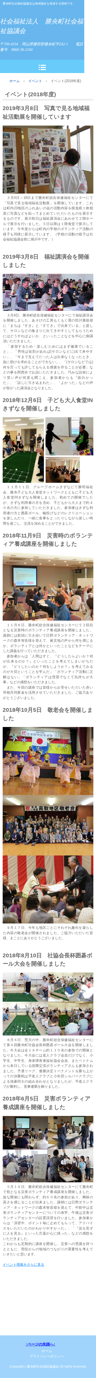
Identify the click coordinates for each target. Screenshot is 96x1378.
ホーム (14, 81)
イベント (35, 81)
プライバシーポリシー (46, 1356)
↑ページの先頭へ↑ (40, 1344)
